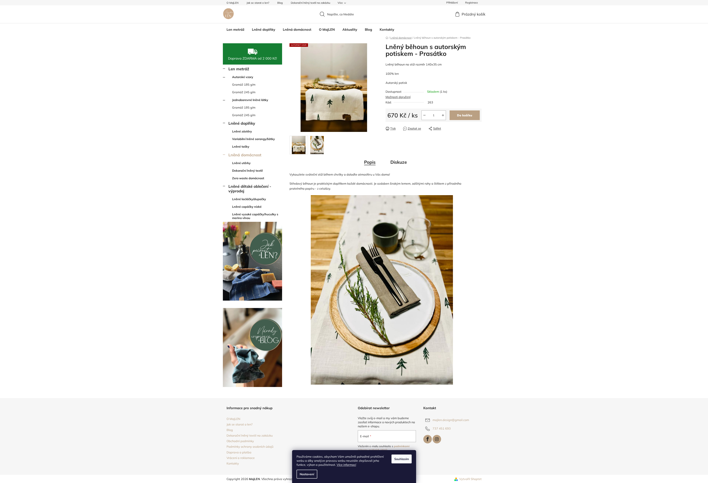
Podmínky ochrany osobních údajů (250, 446)
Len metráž (238, 68)
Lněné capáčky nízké (247, 206)
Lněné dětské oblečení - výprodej (249, 188)
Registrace (471, 2)
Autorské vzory (242, 77)
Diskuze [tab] (398, 162)
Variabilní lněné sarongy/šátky (253, 139)
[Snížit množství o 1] (424, 115)
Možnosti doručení (398, 97)
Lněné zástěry (242, 131)
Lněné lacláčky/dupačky (249, 199)
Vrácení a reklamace (241, 458)
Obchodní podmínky (240, 441)
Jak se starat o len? (258, 2)
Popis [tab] (370, 162)
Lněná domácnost (244, 154)
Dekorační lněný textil (247, 170)
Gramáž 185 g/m (243, 84)
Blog (280, 2)
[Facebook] (427, 439)
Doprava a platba (239, 452)
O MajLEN (232, 2)
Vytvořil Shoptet (470, 479)
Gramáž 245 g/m (243, 92)
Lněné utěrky (241, 163)
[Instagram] (437, 439)
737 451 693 (442, 428)
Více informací (346, 465)
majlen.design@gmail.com (451, 420)
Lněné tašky (240, 146)
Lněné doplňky (241, 123)
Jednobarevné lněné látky (250, 100)
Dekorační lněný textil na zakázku (310, 2)
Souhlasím (401, 459)
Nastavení (307, 474)
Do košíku (464, 115)
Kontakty (233, 463)
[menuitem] (235, 29)
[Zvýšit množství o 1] (443, 115)
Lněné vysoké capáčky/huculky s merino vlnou (255, 216)
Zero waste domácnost (248, 178)
